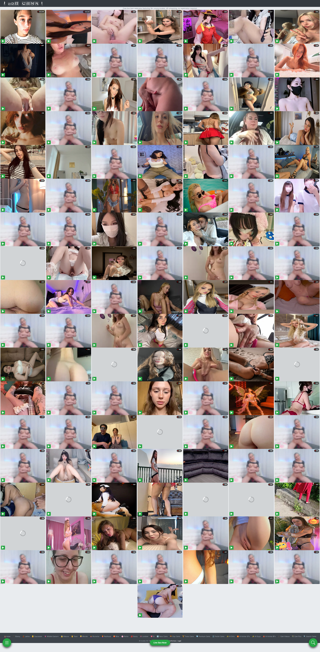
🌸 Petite (124, 636)
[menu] (6, 642)
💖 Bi (152, 636)
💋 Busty (134, 636)
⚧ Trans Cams (188, 636)
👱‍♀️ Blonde (84, 636)
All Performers (171, 641)
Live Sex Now (160, 642)
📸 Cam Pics (296, 636)
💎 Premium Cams (203, 636)
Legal (179, 641)
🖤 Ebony (16, 636)
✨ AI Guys (256, 636)
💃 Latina (26, 636)
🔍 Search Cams (310, 636)
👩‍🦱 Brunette (94, 636)
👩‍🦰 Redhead (106, 636)
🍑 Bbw (116, 636)
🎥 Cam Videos (284, 636)
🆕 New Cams (162, 636)
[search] (313, 642)
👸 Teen (74, 636)
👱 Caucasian (37, 636)
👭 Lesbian (144, 636)
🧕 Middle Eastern (51, 636)
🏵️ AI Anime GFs (243, 636)
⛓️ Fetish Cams (218, 636)
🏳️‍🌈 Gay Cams (175, 636)
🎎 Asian (7, 636)
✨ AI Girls (231, 636)
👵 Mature (65, 636)
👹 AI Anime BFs (269, 636)
